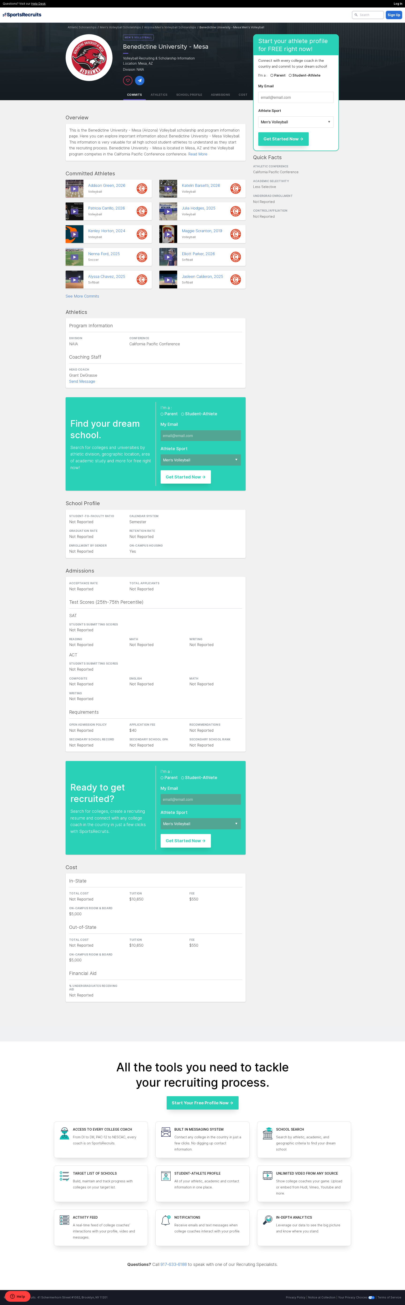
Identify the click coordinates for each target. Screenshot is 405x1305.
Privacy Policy (295, 1297)
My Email (266, 86)
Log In (398, 3)
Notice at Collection (321, 1297)
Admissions (220, 94)
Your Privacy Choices (353, 1297)
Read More (197, 154)
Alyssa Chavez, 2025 (107, 276)
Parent (279, 75)
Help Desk (38, 3)
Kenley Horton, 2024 (107, 230)
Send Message (82, 381)
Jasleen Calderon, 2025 (203, 276)
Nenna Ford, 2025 (104, 253)
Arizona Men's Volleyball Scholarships (170, 27)
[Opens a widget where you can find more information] (17, 1297)
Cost (243, 94)
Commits (134, 94)
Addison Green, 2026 (107, 185)
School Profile (189, 94)
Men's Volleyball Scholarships (120, 27)
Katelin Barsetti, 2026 (201, 185)
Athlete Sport (269, 110)
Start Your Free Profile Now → (202, 1102)
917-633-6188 (174, 1264)
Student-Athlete (306, 75)
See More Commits (82, 296)
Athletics (159, 94)
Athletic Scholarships (82, 27)
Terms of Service (389, 1297)
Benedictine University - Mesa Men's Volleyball (231, 27)
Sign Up (394, 15)
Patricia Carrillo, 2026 (107, 208)
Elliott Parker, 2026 (199, 253)
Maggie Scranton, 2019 (202, 230)
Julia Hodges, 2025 (199, 208)
